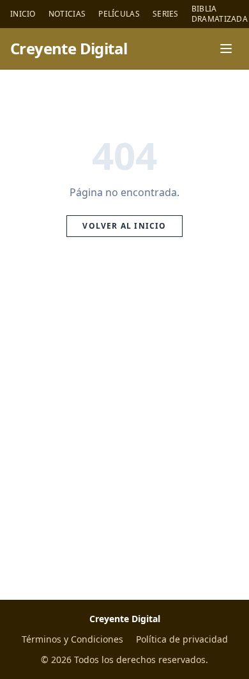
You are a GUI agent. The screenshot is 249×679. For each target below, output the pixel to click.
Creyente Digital (68, 48)
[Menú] (226, 48)
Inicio (23, 14)
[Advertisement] (124, 433)
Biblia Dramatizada (220, 14)
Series (166, 14)
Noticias (67, 14)
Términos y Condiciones (72, 639)
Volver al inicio (124, 225)
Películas (119, 14)
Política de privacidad (182, 639)
